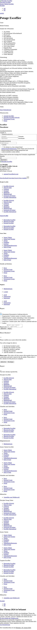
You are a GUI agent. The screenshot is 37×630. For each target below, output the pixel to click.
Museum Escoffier (9, 221)
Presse (5, 273)
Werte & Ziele (8, 187)
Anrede (6, 131)
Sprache (2, 156)
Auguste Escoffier (4, 215)
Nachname (21, 138)
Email (5, 141)
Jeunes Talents (8, 237)
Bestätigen (10, 362)
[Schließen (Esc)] (0, 337)
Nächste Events (8, 269)
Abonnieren (4, 160)
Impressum (7, 298)
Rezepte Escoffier (9, 223)
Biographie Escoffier (9, 220)
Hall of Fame (7, 247)
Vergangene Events (9, 271)
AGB (5, 295)
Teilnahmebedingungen (10, 245)
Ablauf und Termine (9, 239)
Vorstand (6, 191)
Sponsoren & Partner (9, 196)
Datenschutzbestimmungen (9, 148)
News (5, 268)
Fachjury (6, 244)
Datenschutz (7, 296)
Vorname (21, 136)
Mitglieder (6, 192)
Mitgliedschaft (8, 194)
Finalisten (6, 242)
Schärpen (6, 189)
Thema (6, 240)
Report (9, 328)
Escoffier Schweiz (9, 186)
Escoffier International (10, 197)
